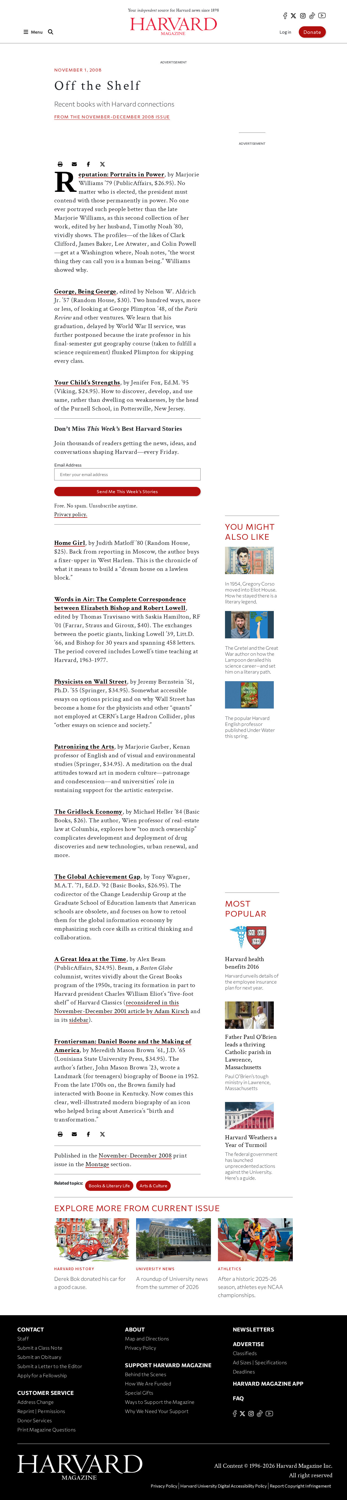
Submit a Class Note (40, 1348)
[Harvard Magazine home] (173, 26)
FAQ (238, 1398)
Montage (97, 1164)
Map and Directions (147, 1338)
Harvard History (74, 1269)
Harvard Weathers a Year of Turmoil (251, 1141)
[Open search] (51, 32)
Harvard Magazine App (268, 1383)
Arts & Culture (153, 1185)
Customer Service (45, 1392)
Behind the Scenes (145, 1374)
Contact (30, 1329)
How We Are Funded (148, 1383)
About (135, 1329)
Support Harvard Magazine (168, 1365)
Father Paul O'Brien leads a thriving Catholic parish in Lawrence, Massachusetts (251, 1052)
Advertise (248, 1344)
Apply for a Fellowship (42, 1375)
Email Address (68, 464)
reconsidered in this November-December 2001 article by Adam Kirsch (121, 1006)
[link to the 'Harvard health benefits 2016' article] (252, 939)
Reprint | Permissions (41, 1411)
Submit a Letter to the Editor (49, 1366)
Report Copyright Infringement (300, 1485)
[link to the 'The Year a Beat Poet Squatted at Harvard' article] (252, 562)
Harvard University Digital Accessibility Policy (223, 1485)
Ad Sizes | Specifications (260, 1362)
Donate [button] (312, 32)
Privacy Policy (140, 1348)
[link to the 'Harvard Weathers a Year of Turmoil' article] (252, 1118)
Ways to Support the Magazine (159, 1402)
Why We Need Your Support (156, 1411)
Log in (285, 31)
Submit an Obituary (39, 1357)
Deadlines (244, 1372)
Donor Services (34, 1420)
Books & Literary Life (109, 1185)
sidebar (79, 1020)
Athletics (230, 1269)
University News (155, 1269)
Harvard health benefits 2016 (244, 963)
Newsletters (253, 1329)
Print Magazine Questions (46, 1430)
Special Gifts (139, 1393)
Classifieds (245, 1353)
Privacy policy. (71, 514)
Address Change (35, 1402)
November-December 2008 (118, 116)
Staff (23, 1338)
